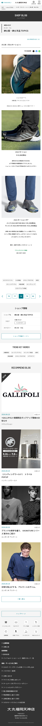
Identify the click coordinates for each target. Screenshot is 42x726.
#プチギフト (31, 356)
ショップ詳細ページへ (21, 336)
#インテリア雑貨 (28, 352)
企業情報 (6, 643)
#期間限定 (6, 352)
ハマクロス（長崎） (9, 671)
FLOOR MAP (19, 322)
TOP (3, 7)
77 (15, 296)
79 (27, 296)
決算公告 (6, 647)
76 (9, 296)
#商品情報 (21, 284)
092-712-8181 (21, 718)
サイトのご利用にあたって (12, 680)
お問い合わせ (7, 676)
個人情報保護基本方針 (10, 691)
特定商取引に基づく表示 (11, 695)
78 (21, 296)
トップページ (21, 614)
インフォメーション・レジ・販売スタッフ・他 (18, 658)
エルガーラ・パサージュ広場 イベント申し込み (18, 667)
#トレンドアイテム (11, 284)
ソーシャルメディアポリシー (12, 687)
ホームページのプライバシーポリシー (15, 683)
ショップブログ (9, 7)
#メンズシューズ (31, 284)
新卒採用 (6, 654)
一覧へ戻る (21, 599)
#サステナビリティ (8, 280)
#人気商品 (18, 280)
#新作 (37, 280)
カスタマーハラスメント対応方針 (14, 702)
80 (33, 296)
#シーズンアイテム (16, 352)
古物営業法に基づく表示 (11, 699)
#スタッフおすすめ (28, 280)
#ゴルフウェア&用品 (21, 288)
